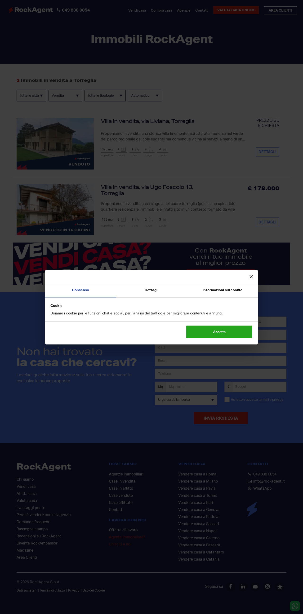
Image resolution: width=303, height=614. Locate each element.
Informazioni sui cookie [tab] (222, 290)
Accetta (219, 332)
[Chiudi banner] (251, 276)
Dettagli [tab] (151, 290)
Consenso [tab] (80, 290)
